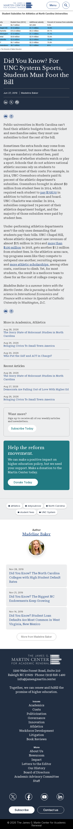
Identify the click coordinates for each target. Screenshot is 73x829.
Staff (36, 781)
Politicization (36, 713)
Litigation (36, 735)
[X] (11, 102)
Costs (36, 709)
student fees (27, 512)
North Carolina (57, 505)
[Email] (6, 116)
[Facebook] (17, 102)
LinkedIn (60, 797)
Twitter (13, 797)
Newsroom (36, 755)
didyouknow (34, 505)
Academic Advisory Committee (36, 776)
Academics (23, 322)
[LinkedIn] (6, 102)
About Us (36, 751)
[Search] (65, 5)
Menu (53, 5)
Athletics (39, 322)
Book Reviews (37, 739)
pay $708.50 (48, 192)
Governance (36, 718)
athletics (15, 505)
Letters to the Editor (36, 764)
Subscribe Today (22, 428)
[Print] (11, 116)
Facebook (28, 797)
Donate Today (23, 482)
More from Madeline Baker (36, 636)
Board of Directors (37, 772)
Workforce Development (36, 730)
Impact (37, 759)
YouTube (44, 797)
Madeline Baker (29, 92)
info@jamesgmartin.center (36, 679)
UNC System (48, 512)
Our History (36, 768)
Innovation (37, 722)
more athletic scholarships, (30, 264)
